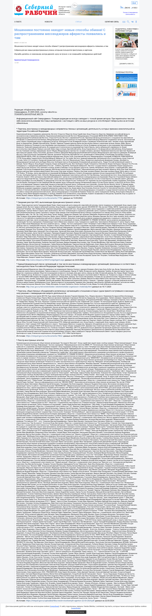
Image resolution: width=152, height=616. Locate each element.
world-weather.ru (130, 14)
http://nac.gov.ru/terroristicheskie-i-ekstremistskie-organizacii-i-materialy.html (59, 287)
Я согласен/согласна (76, 612)
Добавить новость (127, 63)
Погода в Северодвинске (130, 12)
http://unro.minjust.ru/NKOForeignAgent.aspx (45, 260)
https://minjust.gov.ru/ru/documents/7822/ (44, 336)
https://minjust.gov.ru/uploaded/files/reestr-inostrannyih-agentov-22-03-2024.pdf (60, 601)
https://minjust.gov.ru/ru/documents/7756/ (44, 198)
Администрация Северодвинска (26, 60)
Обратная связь (112, 22)
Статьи (78, 22)
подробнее (54, 606)
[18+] (42, 10)
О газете (17, 22)
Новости (48, 22)
